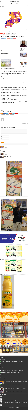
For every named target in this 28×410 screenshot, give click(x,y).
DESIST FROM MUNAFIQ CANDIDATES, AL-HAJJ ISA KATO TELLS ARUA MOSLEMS (10, 372)
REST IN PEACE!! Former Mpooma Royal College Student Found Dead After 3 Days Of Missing (12, 384)
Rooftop (18, 407)
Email (1, 136)
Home (1, 34)
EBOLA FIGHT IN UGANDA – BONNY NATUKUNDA (7, 366)
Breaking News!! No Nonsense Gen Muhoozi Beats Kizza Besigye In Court (23, 66)
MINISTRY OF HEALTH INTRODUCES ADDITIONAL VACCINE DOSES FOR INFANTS (23, 124)
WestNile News (14, 1)
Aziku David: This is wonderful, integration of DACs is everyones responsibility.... (10, 400)
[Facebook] (12, 408)
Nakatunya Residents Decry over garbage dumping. (5, 123)
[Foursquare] (15, 408)
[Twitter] (13, 408)
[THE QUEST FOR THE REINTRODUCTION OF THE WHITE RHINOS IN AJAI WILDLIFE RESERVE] (0, 361)
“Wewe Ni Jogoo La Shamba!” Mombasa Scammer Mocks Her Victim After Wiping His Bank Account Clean (13, 377)
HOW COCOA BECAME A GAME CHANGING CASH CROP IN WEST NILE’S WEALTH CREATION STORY (16, 33)
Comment (2, 128)
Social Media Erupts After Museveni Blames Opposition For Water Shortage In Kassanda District (12, 370)
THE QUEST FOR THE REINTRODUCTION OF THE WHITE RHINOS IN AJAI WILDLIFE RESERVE (12, 361)
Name (1, 134)
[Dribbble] (14, 408)
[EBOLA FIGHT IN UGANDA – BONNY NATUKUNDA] (0, 366)
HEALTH (3, 34)
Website (1, 138)
